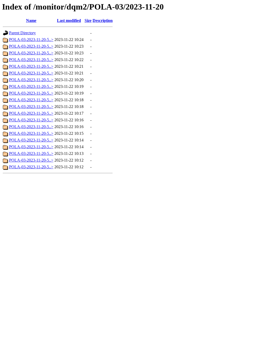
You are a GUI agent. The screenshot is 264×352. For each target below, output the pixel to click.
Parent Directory (22, 33)
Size (88, 20)
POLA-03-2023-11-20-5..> (31, 39)
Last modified (69, 20)
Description (103, 20)
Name (31, 20)
